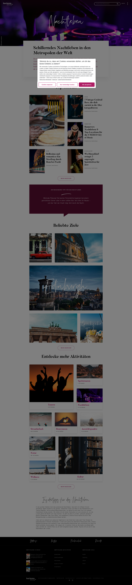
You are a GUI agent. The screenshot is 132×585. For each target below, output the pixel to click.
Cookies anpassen (47, 84)
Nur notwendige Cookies (67, 84)
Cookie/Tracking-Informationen (64, 79)
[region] (66, 73)
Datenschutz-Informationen (45, 79)
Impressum (54, 79)
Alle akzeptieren (86, 84)
